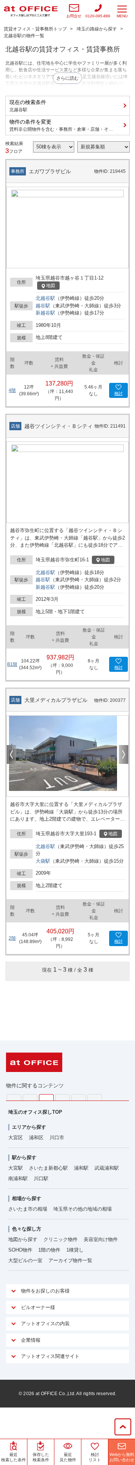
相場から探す (26, 1198)
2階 (12, 938)
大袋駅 (43, 861)
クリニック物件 (61, 1239)
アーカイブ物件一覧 (70, 1260)
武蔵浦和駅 (106, 1168)
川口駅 (41, 1178)
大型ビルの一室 (25, 1260)
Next (123, 754)
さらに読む (67, 78)
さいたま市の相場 (27, 1209)
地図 (50, 285)
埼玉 (46, 1097)
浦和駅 (81, 1168)
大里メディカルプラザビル (55, 700)
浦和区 (36, 1137)
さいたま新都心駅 (48, 1168)
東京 (14, 1097)
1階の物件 (49, 1250)
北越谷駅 (45, 298)
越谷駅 (43, 305)
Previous (11, 754)
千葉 (62, 1097)
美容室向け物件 (101, 1239)
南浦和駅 (18, 1178)
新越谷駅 (45, 313)
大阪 (94, 1097)
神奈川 (30, 1097)
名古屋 (78, 1097)
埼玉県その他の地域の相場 (82, 1209)
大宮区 (15, 1137)
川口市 (57, 1137)
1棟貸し (75, 1250)
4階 (12, 390)
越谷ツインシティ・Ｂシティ (58, 426)
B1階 (12, 664)
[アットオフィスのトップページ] (31, 11)
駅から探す (24, 1157)
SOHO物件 (20, 1250)
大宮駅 (15, 1168)
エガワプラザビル (50, 171)
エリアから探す (29, 1127)
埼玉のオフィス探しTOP (35, 1112)
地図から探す (23, 1239)
